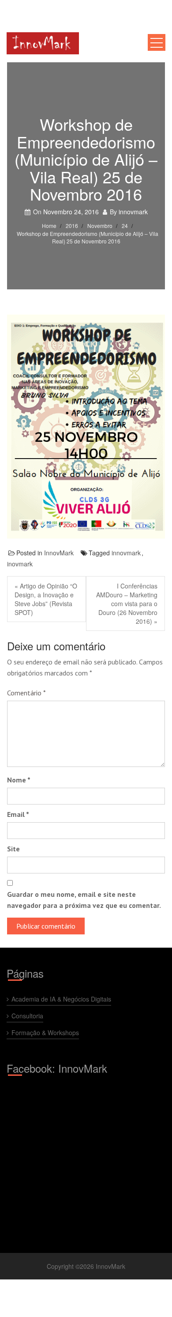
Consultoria (27, 1015)
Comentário (26, 692)
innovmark (133, 211)
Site (13, 848)
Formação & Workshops (45, 1032)
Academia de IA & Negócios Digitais (61, 998)
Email (18, 814)
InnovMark (59, 552)
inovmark (20, 563)
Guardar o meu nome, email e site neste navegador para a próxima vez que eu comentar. (84, 900)
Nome (18, 779)
